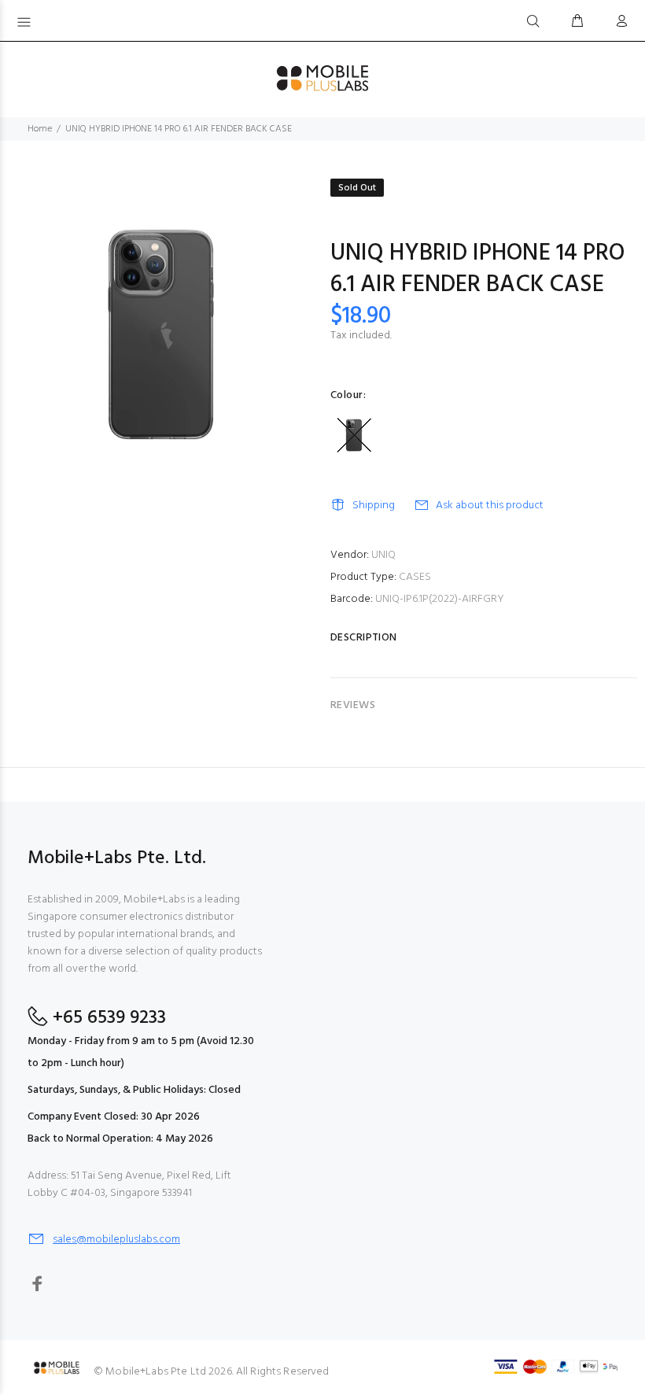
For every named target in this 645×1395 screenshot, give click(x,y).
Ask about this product (490, 505)
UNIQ (383, 555)
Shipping (373, 505)
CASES (415, 577)
